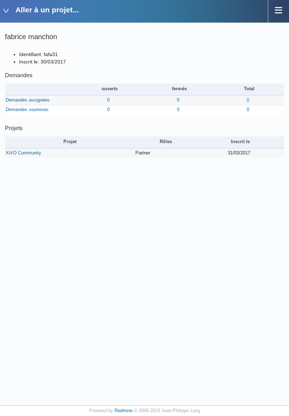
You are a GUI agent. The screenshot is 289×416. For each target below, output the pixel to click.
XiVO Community (23, 153)
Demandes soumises (27, 109)
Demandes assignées (28, 100)
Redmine (124, 410)
